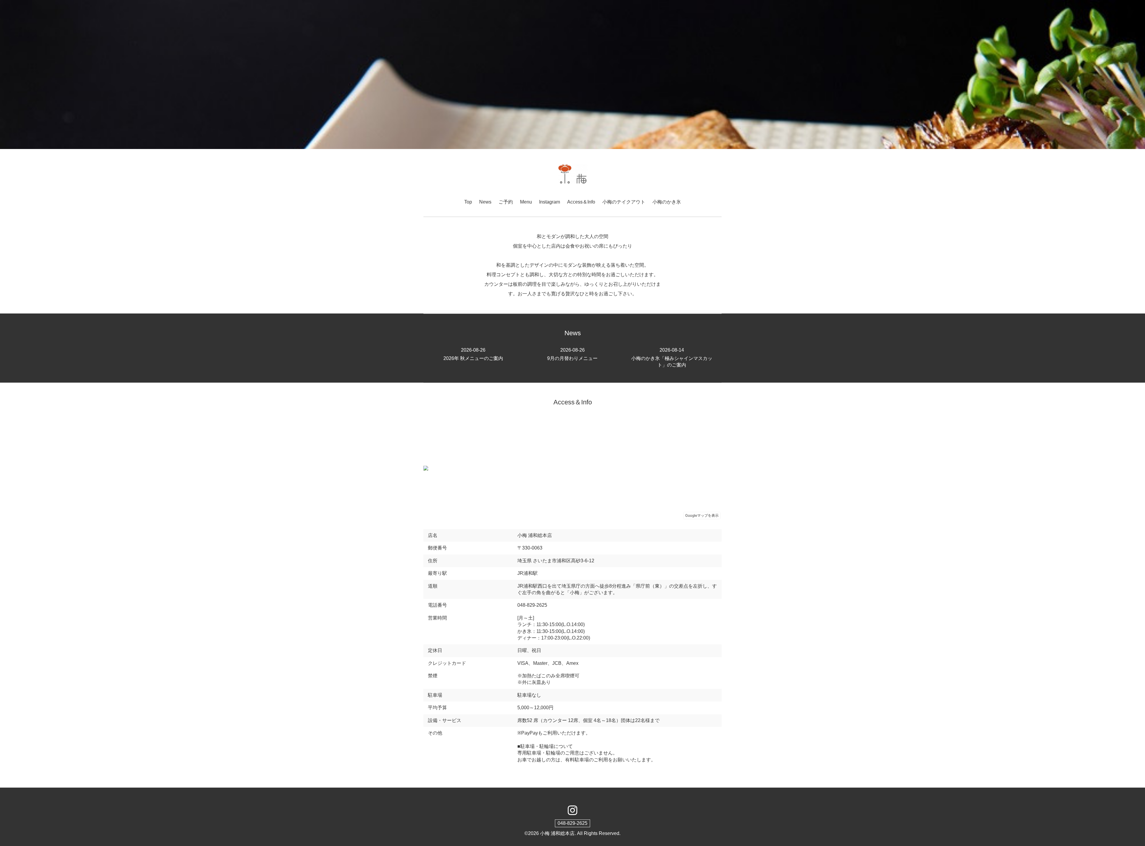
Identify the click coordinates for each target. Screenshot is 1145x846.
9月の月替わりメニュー (572, 354)
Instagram (549, 201)
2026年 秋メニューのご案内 (473, 354)
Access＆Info (581, 201)
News (485, 201)
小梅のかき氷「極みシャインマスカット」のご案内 (671, 357)
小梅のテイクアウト (623, 201)
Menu (526, 201)
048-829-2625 (572, 823)
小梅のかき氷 (666, 201)
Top (468, 201)
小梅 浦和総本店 (557, 833)
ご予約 (506, 201)
